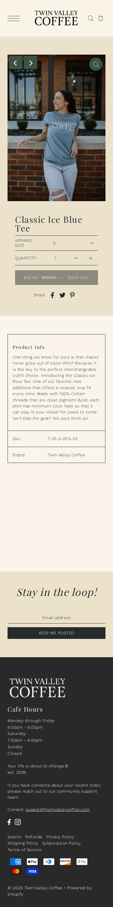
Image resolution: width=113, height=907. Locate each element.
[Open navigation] (15, 18)
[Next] (30, 62)
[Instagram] (18, 822)
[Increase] (90, 258)
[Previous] (15, 62)
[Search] (90, 18)
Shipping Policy (23, 843)
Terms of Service (25, 849)
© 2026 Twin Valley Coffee (35, 887)
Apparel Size (24, 243)
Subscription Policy (61, 843)
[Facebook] (9, 822)
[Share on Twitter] (62, 295)
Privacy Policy (60, 836)
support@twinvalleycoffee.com (58, 809)
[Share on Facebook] (52, 295)
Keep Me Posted (56, 632)
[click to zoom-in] (95, 64)
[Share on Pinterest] (72, 295)
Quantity (25, 257)
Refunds (33, 836)
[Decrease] (76, 258)
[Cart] (100, 18)
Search (14, 836)
